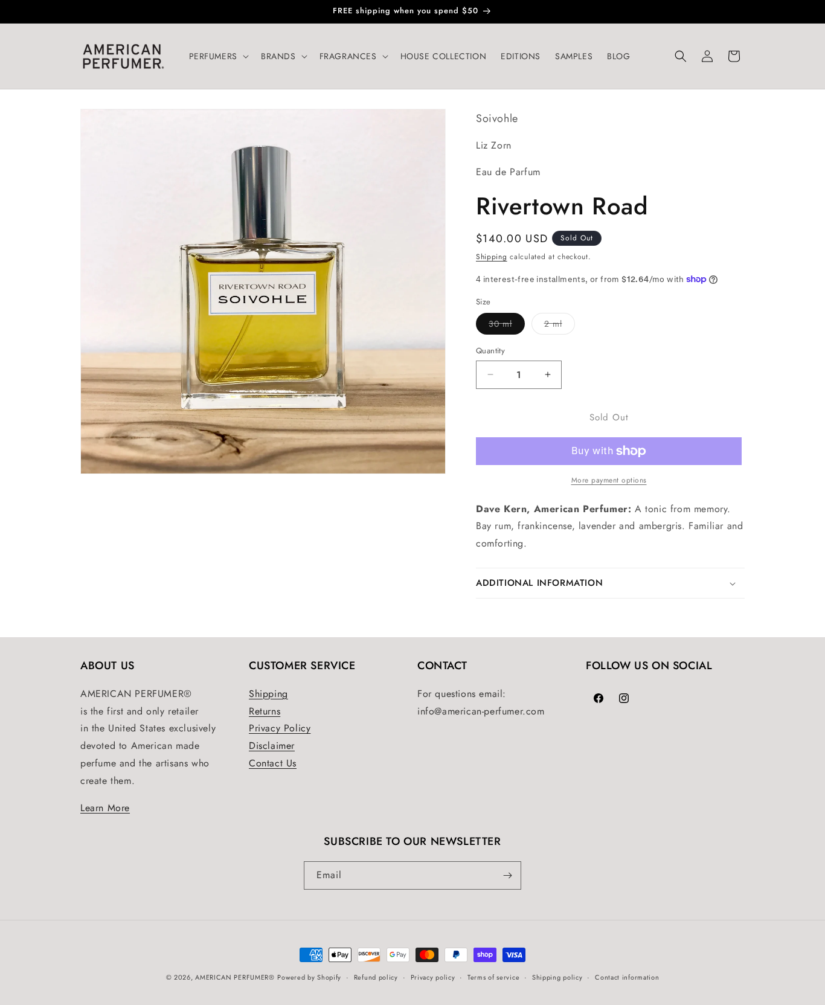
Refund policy (376, 977)
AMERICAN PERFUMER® (235, 977)
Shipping (491, 256)
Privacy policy (433, 977)
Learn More (105, 808)
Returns (264, 711)
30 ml (507, 326)
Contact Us (273, 763)
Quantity (490, 350)
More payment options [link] (609, 480)
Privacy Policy (279, 728)
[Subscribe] (507, 875)
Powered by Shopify (309, 977)
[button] (218, 56)
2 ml (559, 326)
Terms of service (493, 977)
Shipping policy (557, 977)
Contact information (627, 977)
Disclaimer (272, 746)
